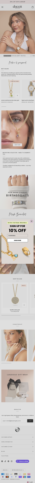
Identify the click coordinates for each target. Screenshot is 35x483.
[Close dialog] (31, 221)
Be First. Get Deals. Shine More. (17, 222)
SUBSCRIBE (17, 240)
